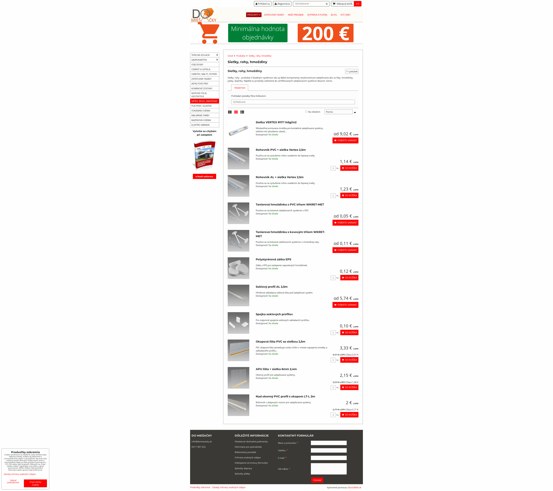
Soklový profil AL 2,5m (272, 286)
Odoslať (317, 480)
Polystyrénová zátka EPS (273, 259)
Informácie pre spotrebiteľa (248, 446)
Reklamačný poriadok (245, 452)
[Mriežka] (230, 113)
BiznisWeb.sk (354, 487)
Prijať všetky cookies (35, 483)
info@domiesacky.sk (202, 441)
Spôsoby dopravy (243, 468)
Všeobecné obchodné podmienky (251, 441)
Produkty (252, 14)
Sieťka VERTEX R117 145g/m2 (276, 122)
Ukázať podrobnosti (13, 481)
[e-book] (204, 155)
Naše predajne (296, 14)
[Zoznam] (236, 113)
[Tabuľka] (242, 113)
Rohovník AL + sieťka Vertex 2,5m (280, 177)
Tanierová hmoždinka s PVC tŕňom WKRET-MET (290, 204)
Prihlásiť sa (263, 3)
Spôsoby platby (242, 473)
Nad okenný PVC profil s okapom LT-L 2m (285, 396)
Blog (334, 14)
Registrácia (283, 3)
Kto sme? (345, 14)
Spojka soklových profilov (274, 314)
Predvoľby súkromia (200, 487)
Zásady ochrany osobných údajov (229, 487)
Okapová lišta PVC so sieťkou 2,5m (280, 341)
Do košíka (350, 168)
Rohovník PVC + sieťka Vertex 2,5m (281, 149)
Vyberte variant (346, 140)
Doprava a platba (317, 14)
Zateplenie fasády (274, 14)
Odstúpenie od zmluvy (246, 462)
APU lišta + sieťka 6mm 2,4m (276, 369)
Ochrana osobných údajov (248, 457)
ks (337, 168)
